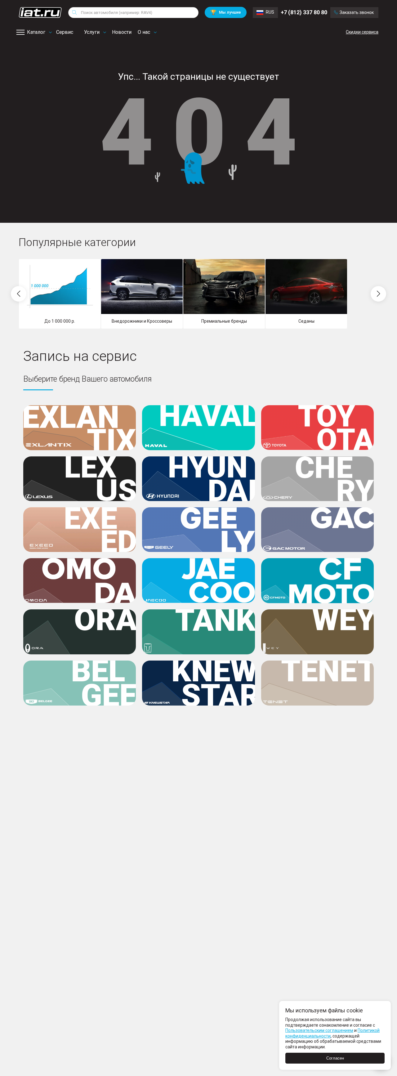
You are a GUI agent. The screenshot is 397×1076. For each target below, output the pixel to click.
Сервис (64, 32)
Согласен (335, 1058)
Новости (122, 32)
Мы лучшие (225, 12)
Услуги (92, 32)
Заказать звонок (357, 12)
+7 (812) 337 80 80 (304, 12)
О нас (144, 32)
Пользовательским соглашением (319, 1030)
